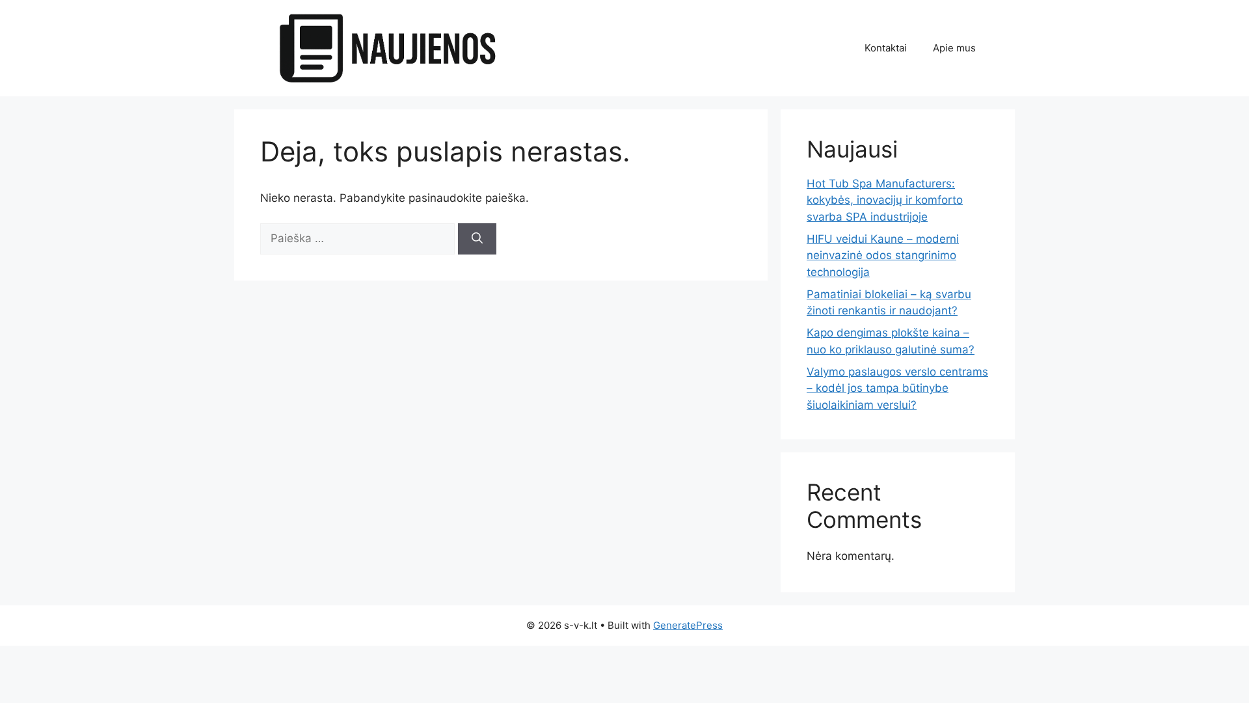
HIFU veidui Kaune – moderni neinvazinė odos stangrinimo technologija (883, 255)
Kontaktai (886, 48)
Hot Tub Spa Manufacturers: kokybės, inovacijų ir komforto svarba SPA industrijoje (885, 200)
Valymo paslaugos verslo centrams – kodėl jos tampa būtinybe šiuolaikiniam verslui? (897, 388)
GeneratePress (688, 625)
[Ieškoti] (477, 239)
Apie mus (954, 48)
